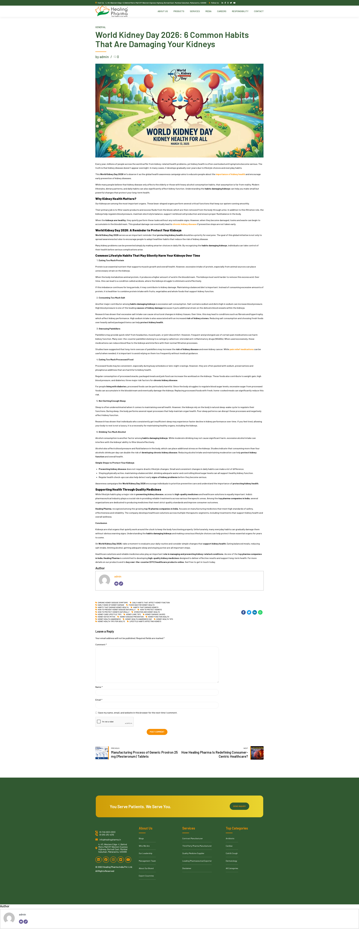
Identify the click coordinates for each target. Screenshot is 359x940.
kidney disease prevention (131, 617)
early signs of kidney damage (111, 605)
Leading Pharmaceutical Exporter (197, 861)
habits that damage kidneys (145, 607)
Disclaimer (186, 868)
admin (117, 576)
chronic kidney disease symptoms (113, 603)
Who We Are (144, 846)
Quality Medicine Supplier (193, 853)
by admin (102, 57)
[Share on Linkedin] (254, 612)
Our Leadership (145, 853)
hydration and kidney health (147, 612)
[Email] (116, 584)
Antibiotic (230, 838)
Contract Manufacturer (192, 838)
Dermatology (231, 861)
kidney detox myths (106, 617)
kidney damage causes (155, 614)
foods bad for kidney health (141, 605)
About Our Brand (146, 868)
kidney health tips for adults (111, 621)
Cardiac (229, 846)
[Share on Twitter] (249, 612)
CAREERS (221, 11)
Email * (98, 699)
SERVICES (195, 11)
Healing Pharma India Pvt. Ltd (117, 867)
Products (178, 11)
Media (208, 11)
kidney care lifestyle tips (109, 614)
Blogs (141, 838)
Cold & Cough (232, 853)
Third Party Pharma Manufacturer (197, 846)
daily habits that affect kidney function (151, 603)
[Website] (121, 584)
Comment (101, 644)
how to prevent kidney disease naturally (116, 610)
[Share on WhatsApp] (260, 612)
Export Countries (146, 876)
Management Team (147, 861)
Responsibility (240, 11)
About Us (163, 11)
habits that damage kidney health (113, 607)
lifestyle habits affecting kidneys (145, 621)
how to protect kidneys (151, 610)
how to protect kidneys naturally (113, 612)
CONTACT (259, 11)
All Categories (232, 868)
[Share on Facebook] (243, 612)
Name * (99, 687)
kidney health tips (164, 619)
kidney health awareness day (138, 619)
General (100, 27)
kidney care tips (133, 614)
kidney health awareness (109, 619)
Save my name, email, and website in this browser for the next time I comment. (137, 712)
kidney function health (158, 617)
